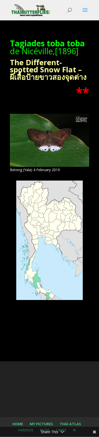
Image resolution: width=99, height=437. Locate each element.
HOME (17, 423)
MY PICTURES (41, 423)
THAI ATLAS (70, 423)
